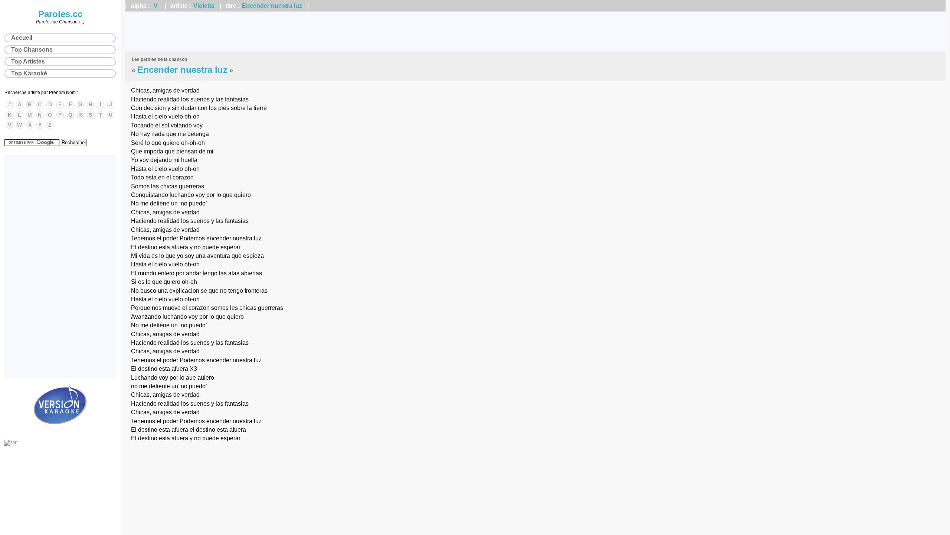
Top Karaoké (29, 73)
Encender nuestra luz (272, 6)
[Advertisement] (535, 31)
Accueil (21, 38)
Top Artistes (28, 61)
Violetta (203, 6)
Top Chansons (32, 49)
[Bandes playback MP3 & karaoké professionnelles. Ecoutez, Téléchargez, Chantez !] (60, 432)
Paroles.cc (60, 14)
